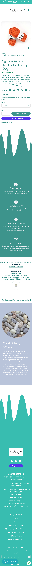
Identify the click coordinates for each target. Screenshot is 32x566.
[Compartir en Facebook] (10, 90)
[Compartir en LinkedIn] (18, 90)
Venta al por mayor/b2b (16, 525)
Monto (3, 102)
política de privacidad (16, 536)
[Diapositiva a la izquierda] (3, 36)
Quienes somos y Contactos (16, 539)
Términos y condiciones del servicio (16, 529)
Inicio (3, 54)
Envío (16, 522)
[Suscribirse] (29, 557)
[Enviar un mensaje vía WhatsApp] (29, 563)
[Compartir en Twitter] (14, 90)
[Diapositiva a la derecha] (29, 36)
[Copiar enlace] (30, 90)
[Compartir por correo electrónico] (26, 90)
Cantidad (3, 110)
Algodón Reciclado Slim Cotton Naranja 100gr (15, 56)
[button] (25, 10)
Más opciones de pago (7, 122)
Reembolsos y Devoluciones (16, 532)
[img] (16, 264)
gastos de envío (14, 97)
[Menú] (3, 10)
